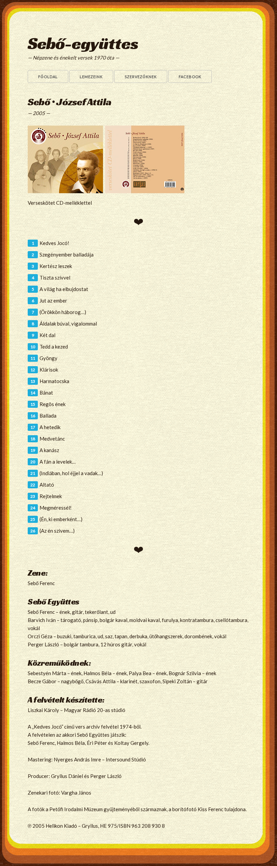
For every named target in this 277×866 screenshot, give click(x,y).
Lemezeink (91, 76)
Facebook (190, 76)
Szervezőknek (141, 76)
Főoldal (48, 76)
